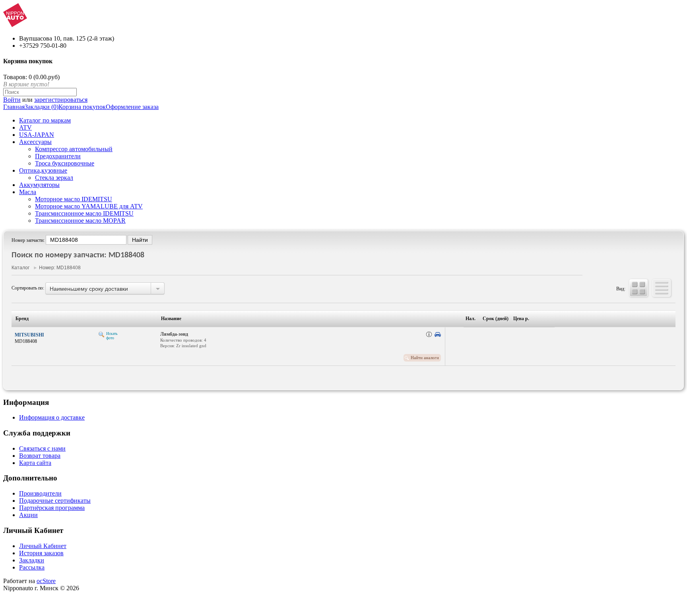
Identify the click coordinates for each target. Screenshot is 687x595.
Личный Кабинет (42, 545)
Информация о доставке (52, 417)
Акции (28, 514)
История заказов (41, 553)
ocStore (46, 581)
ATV (25, 127)
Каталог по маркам (45, 120)
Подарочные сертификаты (55, 500)
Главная (14, 106)
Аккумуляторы (39, 184)
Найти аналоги (425, 357)
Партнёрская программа (52, 507)
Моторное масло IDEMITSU (73, 199)
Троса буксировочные (64, 163)
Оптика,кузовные (43, 170)
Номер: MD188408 (60, 267)
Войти (12, 99)
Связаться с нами (42, 448)
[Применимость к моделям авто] (438, 334)
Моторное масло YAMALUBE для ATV (89, 206)
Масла (27, 192)
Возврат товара (39, 455)
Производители (40, 493)
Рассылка (32, 567)
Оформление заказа (132, 106)
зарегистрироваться (60, 99)
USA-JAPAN (36, 134)
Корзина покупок (82, 106)
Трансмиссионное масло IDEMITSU (84, 213)
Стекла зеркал (54, 177)
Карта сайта (35, 462)
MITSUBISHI (29, 335)
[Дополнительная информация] (429, 334)
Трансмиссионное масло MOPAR (80, 220)
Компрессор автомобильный (74, 149)
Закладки (31, 560)
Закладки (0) (41, 106)
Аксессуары (35, 141)
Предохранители (58, 156)
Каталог (20, 267)
